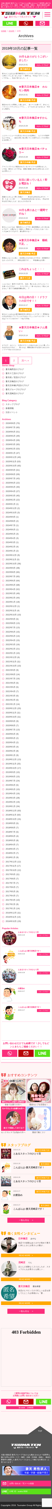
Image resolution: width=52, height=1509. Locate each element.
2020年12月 (13, 708)
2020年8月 (12, 725)
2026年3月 (13, 444)
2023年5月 (13, 585)
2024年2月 (12, 546)
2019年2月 (13, 802)
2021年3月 (12, 696)
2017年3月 (13, 900)
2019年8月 (13, 776)
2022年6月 (13, 632)
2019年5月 (13, 789)
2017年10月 (13, 870)
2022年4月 (13, 640)
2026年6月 (13, 432)
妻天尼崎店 (45, 1164)
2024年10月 (13, 512)
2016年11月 (13, 917)
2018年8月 (12, 827)
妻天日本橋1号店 (43, 1150)
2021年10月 (13, 666)
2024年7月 (12, 525)
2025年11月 (13, 461)
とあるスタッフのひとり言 (28, 932)
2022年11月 (12, 610)
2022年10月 (13, 615)
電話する (26, 23)
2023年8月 (13, 572)
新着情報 (10, 408)
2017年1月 (13, 908)
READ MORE (24, 1255)
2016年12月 (13, 913)
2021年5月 (12, 687)
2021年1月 (13, 704)
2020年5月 (12, 738)
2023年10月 (13, 563)
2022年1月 (13, 653)
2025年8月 (13, 474)
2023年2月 (13, 598)
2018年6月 (12, 836)
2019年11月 (13, 764)
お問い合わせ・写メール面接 (30, 1053)
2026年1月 (13, 453)
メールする (42, 23)
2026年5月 (13, 436)
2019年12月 (13, 759)
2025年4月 (13, 491)
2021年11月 (13, 661)
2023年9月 (13, 568)
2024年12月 (13, 508)
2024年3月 (12, 542)
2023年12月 (13, 555)
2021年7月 (13, 678)
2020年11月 (13, 712)
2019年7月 (13, 781)
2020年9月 (12, 721)
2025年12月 (13, 457)
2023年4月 (13, 589)
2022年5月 (13, 636)
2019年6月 (12, 785)
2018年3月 (12, 849)
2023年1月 (13, 602)
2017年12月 (13, 862)
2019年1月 (13, 806)
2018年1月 (12, 857)
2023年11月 (12, 559)
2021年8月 (13, 674)
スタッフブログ (13, 404)
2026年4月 (13, 440)
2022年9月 (12, 619)
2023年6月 (13, 580)
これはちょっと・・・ (32, 269)
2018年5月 (12, 840)
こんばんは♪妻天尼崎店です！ (29, 951)
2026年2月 (13, 449)
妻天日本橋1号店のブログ (17, 385)
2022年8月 (13, 623)
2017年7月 (12, 883)
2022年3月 (13, 644)
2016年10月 (13, 921)
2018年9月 (12, 823)
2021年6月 (12, 683)
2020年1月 (12, 755)
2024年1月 (12, 551)
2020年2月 (12, 751)
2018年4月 (12, 844)
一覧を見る (24, 1220)
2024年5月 (12, 534)
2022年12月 (13, 606)
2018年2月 (12, 853)
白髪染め (21, 988)
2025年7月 (13, 478)
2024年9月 (12, 517)
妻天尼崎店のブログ (15, 393)
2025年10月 (13, 465)
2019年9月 (13, 772)
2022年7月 (13, 627)
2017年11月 (13, 866)
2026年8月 (13, 423)
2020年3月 (12, 747)
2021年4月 (12, 691)
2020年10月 (13, 717)
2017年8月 (12, 878)
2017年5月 (12, 891)
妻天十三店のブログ (15, 373)
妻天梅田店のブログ (15, 369)
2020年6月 (12, 734)
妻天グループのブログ (16, 389)
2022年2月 (13, 649)
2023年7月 (13, 576)
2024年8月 (12, 521)
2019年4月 (13, 793)
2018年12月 (13, 810)
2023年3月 (13, 593)
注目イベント (12, 412)
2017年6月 (12, 887)
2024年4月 (12, 538)
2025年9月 (13, 470)
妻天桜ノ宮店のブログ (16, 377)
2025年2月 (13, 500)
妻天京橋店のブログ (15, 381)
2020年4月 (12, 742)
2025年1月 (12, 504)
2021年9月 (12, 670)
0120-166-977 (14, 1053)
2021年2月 (12, 700)
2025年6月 (13, 483)
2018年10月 (13, 819)
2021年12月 (13, 657)
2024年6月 (12, 529)
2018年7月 (12, 832)
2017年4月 (12, 895)
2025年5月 (13, 487)
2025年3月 (13, 495)
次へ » (25, 360)
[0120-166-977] (8, 1402)
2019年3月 (13, 798)
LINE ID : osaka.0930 (49, 1053)
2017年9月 (12, 874)
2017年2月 (12, 904)
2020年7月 (13, 729)
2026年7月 (13, 427)
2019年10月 (13, 768)
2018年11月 (13, 815)
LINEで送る (10, 23)
